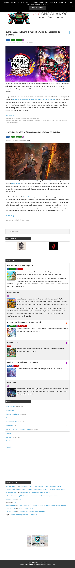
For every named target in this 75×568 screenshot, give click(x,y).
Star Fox (8, 437)
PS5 (9, 39)
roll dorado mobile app (11, 486)
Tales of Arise (52, 181)
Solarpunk (9, 433)
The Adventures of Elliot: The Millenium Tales (18, 429)
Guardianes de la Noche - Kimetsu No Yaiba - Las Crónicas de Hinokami (51, 120)
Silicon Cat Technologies (41, 563)
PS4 (7, 39)
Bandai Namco (15, 183)
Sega (12, 122)
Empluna (8, 418)
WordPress (49, 564)
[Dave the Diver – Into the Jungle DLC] (12, 276)
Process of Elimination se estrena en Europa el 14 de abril (34, 493)
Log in (53, 564)
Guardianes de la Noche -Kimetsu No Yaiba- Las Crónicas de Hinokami (34, 99)
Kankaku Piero (27, 197)
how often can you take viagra (13, 489)
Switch (20, 325)
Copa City (8, 441)
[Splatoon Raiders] (12, 353)
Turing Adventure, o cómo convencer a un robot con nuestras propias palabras (40, 486)
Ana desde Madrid (10, 505)
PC (23, 39)
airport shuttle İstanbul (11, 493)
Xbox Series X (19, 39)
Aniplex (24, 120)
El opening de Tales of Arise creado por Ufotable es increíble (32, 132)
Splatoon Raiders (13, 342)
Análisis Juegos (15, 118)
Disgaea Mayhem (10, 406)
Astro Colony (11, 382)
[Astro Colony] (12, 393)
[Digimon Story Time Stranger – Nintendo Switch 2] (12, 333)
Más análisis (8, 447)
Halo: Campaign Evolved (12, 414)
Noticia (13, 219)
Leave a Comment (29, 43)
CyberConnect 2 (30, 120)
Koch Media (8, 122)
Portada (23, 118)
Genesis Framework (41, 564)
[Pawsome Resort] (12, 303)
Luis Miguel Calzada (10, 499)
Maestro (20, 499)
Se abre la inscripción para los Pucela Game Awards (31, 511)
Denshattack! (9, 425)
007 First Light (10, 410)
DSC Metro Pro (32, 564)
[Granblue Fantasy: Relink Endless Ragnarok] (12, 373)
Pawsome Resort (13, 292)
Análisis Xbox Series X (17, 120)
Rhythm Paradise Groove (12, 422)
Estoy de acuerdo (38, 8)
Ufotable (16, 122)
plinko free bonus (10, 496)
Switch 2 (20, 268)
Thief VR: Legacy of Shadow (25, 508)
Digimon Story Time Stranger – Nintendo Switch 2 (25, 322)
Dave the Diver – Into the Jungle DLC (20, 265)
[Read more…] (9, 115)
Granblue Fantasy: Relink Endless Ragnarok (22, 362)
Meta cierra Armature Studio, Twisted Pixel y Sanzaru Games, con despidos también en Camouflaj (42, 505)
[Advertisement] (20, 464)
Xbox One (13, 39)
